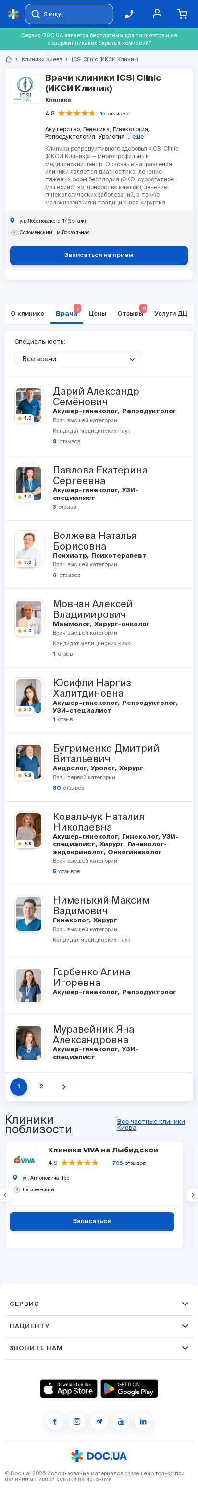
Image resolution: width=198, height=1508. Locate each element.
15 (102, 113)
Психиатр (70, 556)
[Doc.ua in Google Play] (129, 1388)
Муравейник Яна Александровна (93, 1034)
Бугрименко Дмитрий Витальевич (106, 753)
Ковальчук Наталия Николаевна (99, 821)
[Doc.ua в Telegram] (99, 1421)
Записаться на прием (99, 255)
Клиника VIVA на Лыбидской (103, 1150)
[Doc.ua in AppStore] (69, 1388)
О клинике (27, 314)
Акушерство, (63, 129)
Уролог (103, 769)
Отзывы (131, 311)
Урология (111, 136)
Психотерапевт (118, 556)
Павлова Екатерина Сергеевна (100, 475)
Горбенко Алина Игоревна (91, 977)
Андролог (70, 769)
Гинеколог (141, 837)
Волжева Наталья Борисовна (95, 540)
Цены (97, 314)
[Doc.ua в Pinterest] (143, 1421)
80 (57, 788)
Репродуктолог (148, 412)
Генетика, (97, 129)
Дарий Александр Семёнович (96, 396)
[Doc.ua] (13, 14)
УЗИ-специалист (81, 711)
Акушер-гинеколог (86, 412)
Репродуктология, (71, 136)
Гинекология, (131, 129)
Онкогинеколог (134, 852)
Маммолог (72, 624)
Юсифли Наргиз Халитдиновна (92, 688)
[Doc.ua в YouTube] (121, 1421)
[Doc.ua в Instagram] (77, 1421)
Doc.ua (20, 1473)
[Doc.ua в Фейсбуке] (54, 1421)
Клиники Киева (37, 59)
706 (118, 1163)
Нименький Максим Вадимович (101, 905)
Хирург (130, 769)
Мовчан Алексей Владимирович (93, 609)
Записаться (92, 1221)
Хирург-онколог (121, 624)
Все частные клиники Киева (151, 1124)
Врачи (68, 311)
